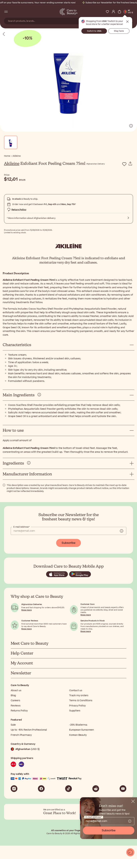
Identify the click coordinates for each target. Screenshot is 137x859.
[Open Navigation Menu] (6, 12)
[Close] (133, 801)
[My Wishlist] (107, 12)
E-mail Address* (21, 527)
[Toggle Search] (12, 12)
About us (16, 690)
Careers (15, 700)
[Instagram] (14, 788)
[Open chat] (130, 852)
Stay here (119, 31)
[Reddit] (95, 788)
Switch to (94, 31)
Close (127, 22)
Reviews (16, 705)
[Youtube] (123, 788)
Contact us (75, 690)
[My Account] (113, 12)
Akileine (11, 164)
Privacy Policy (77, 705)
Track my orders (78, 695)
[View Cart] (119, 12)
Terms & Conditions (80, 700)
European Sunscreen (81, 730)
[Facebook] (41, 788)
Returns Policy (19, 710)
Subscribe (68, 543)
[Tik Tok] (68, 788)
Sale (13, 725)
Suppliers (74, 710)
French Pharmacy (21, 735)
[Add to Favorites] (124, 164)
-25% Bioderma (78, 725)
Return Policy (19, 209)
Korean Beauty (78, 735)
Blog (13, 695)
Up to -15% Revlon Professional (29, 730)
